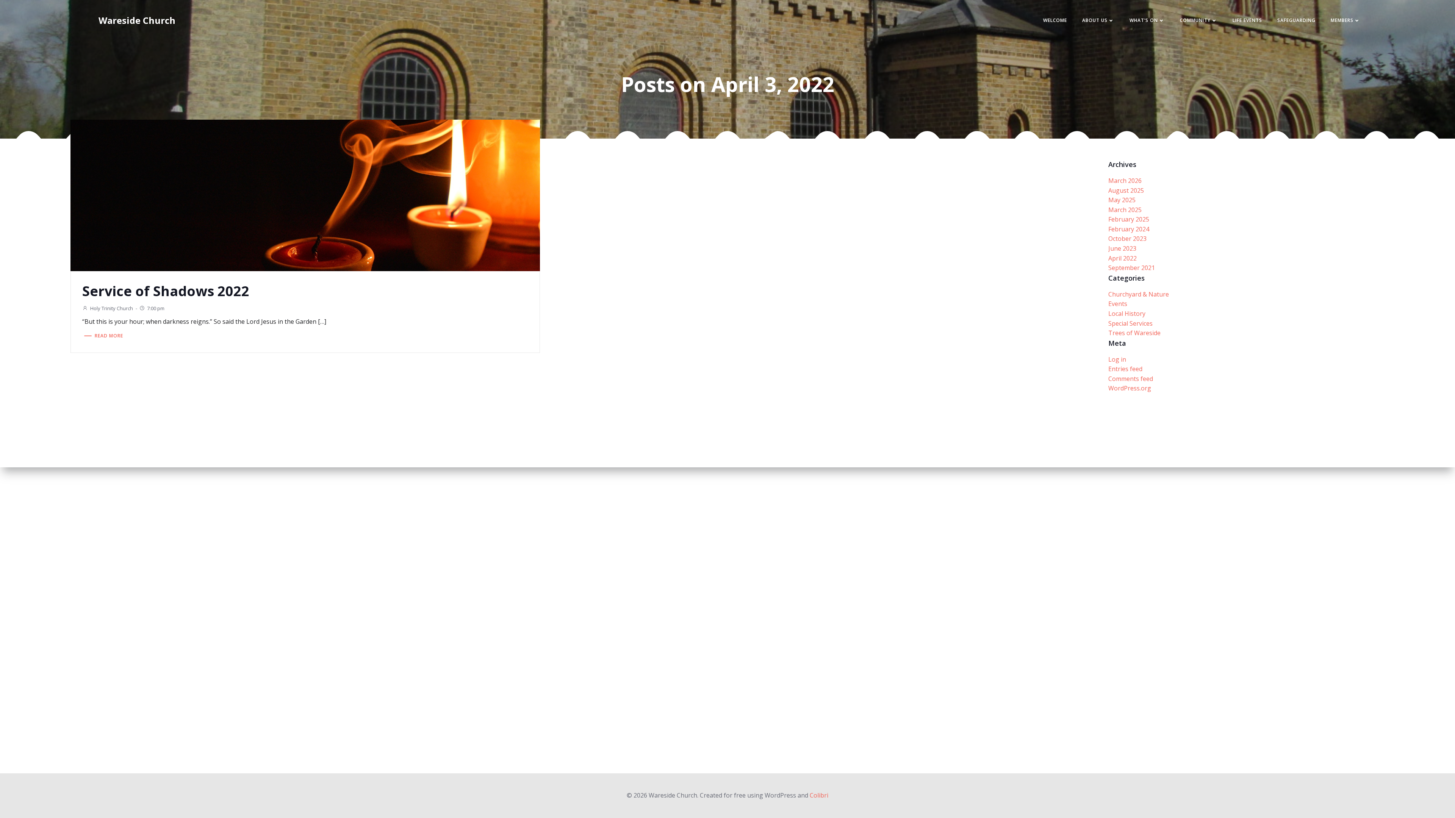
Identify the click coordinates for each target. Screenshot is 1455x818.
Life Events (1247, 20)
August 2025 (1126, 190)
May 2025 (1122, 200)
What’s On (1144, 20)
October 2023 (1127, 238)
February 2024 (1128, 229)
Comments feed (1130, 379)
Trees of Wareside (1134, 333)
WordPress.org (1129, 388)
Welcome (1055, 20)
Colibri (819, 795)
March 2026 (1125, 180)
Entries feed (1125, 369)
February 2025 (1128, 219)
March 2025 (1125, 210)
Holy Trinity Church (111, 308)
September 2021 (1131, 268)
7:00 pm (155, 308)
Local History (1126, 313)
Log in (1117, 359)
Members (1342, 20)
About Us (1095, 20)
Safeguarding (1296, 20)
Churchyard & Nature (1138, 294)
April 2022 (1122, 258)
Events (1117, 304)
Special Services (1130, 323)
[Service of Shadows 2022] (305, 194)
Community (1195, 20)
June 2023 (1122, 248)
